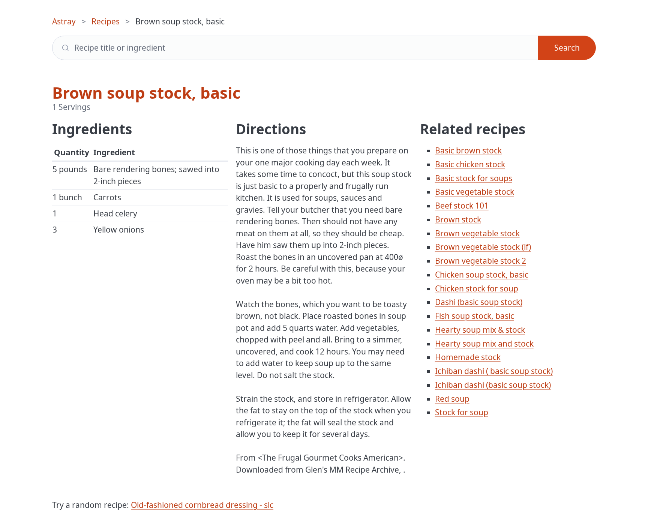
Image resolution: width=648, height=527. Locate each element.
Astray (64, 21)
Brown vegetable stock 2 (480, 260)
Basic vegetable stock (474, 191)
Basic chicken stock (470, 164)
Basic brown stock (468, 150)
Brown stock (458, 219)
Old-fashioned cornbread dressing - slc (202, 505)
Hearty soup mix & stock (480, 329)
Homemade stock (468, 357)
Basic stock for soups (473, 178)
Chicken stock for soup (476, 288)
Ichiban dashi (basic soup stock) (493, 385)
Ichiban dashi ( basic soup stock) (494, 371)
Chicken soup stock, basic (481, 274)
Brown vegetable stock (477, 233)
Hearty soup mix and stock (484, 343)
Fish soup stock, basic (474, 316)
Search (567, 47)
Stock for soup (461, 412)
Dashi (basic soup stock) (478, 302)
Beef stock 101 (462, 205)
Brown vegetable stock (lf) (483, 247)
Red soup (452, 398)
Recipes (106, 21)
